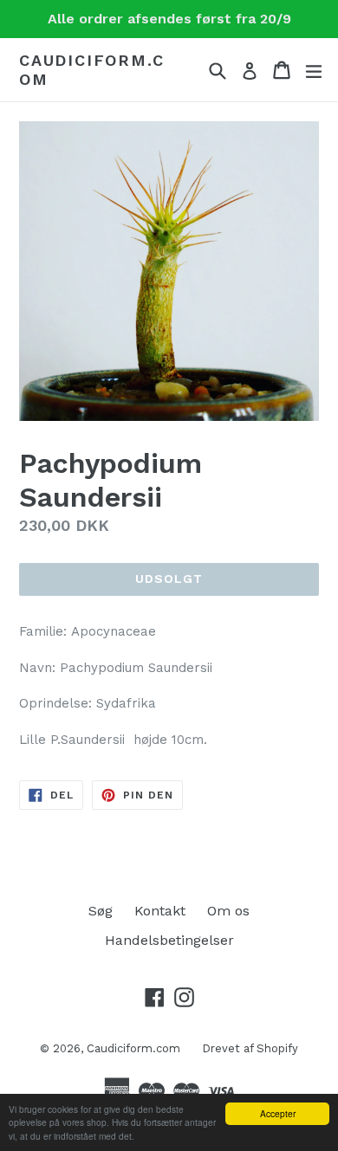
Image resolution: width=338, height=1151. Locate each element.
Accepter (278, 1113)
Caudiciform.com (91, 69)
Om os (228, 910)
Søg (100, 910)
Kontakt (159, 910)
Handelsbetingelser (169, 940)
